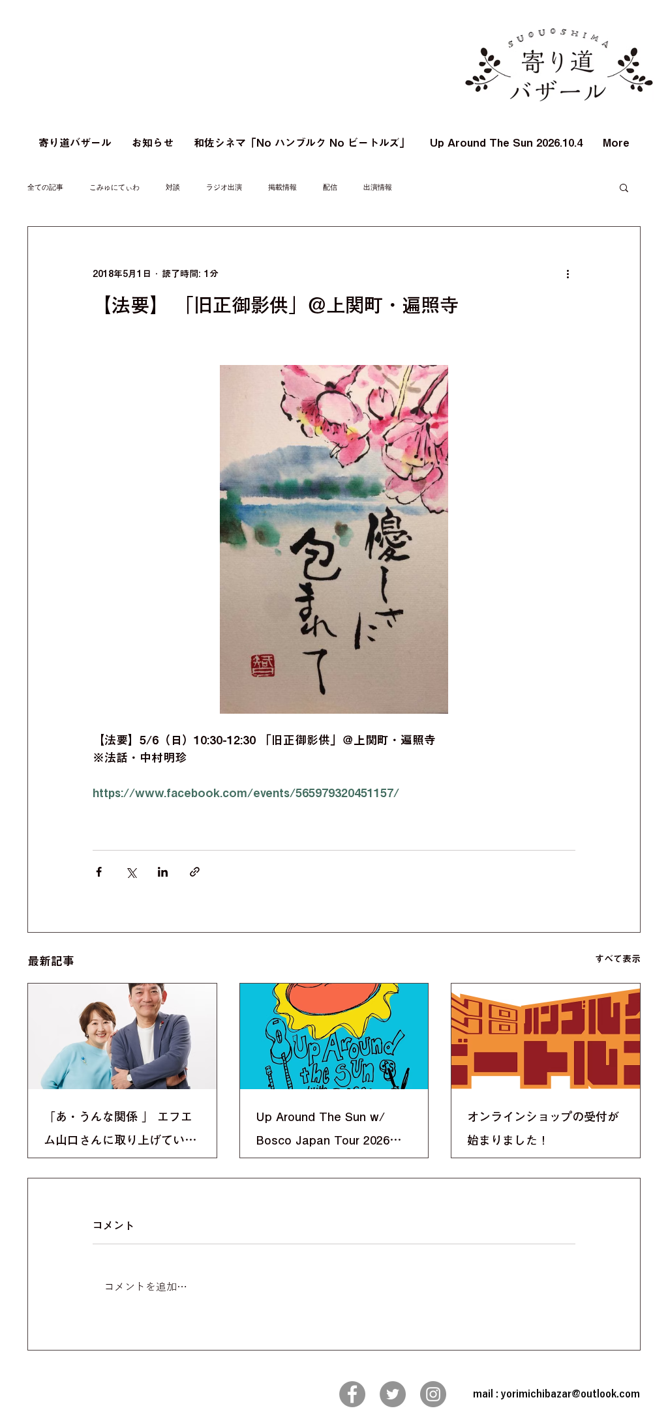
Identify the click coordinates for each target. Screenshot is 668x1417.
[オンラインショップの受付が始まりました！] (545, 1036)
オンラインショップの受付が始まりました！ (543, 1128)
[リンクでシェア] (195, 872)
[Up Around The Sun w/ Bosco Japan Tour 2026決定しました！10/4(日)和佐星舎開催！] (334, 1036)
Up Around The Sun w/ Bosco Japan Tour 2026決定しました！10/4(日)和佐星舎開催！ (331, 1131)
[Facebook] (352, 1394)
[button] (624, 187)
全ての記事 (45, 187)
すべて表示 (618, 958)
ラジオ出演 (224, 187)
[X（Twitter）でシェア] (131, 872)
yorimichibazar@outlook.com (570, 1394)
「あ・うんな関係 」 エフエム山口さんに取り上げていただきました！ (120, 1131)
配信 (330, 187)
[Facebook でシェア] (99, 872)
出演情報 (377, 187)
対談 (173, 187)
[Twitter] (393, 1394)
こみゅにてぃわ (114, 187)
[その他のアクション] (567, 274)
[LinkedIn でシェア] (163, 872)
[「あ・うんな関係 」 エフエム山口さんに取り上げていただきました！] (122, 1036)
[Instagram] (433, 1394)
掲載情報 (282, 187)
